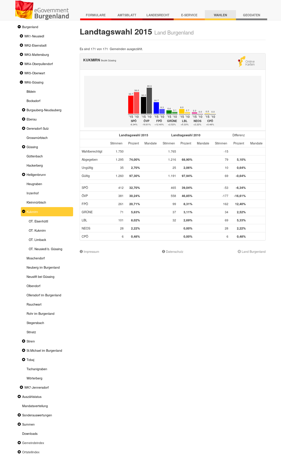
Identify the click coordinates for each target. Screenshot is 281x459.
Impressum (91, 251)
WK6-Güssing (33, 82)
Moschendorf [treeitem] (36, 258)
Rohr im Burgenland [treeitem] (40, 313)
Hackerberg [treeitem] (35, 165)
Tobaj (30, 359)
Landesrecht (157, 15)
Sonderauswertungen (37, 415)
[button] (18, 27)
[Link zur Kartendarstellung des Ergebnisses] (246, 61)
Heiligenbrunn (36, 174)
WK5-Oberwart (34, 73)
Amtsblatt (126, 15)
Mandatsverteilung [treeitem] (35, 406)
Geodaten (251, 15)
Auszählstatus (31, 396)
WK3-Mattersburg (36, 54)
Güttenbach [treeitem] (35, 156)
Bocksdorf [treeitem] (33, 100)
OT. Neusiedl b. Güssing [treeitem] (45, 249)
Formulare (96, 15)
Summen (28, 424)
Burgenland (30, 27)
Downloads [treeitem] (30, 433)
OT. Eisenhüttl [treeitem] (38, 221)
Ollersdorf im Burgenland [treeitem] (44, 295)
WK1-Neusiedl (34, 36)
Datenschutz (174, 251)
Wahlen (220, 15)
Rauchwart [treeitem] (34, 304)
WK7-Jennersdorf (36, 387)
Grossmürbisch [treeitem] (37, 137)
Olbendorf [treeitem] (33, 286)
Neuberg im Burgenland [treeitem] (43, 267)
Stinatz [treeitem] (31, 332)
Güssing (32, 147)
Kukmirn (32, 211)
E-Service (189, 15)
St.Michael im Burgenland (44, 350)
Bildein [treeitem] (31, 91)
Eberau (32, 119)
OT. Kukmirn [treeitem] (37, 230)
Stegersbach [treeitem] (35, 323)
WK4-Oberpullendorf (38, 64)
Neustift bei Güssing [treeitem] (40, 276)
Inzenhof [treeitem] (33, 193)
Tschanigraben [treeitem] (37, 369)
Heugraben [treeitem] (34, 184)
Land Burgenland (253, 251)
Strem (31, 341)
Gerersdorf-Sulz (38, 128)
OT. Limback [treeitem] (37, 239)
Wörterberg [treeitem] (34, 378)
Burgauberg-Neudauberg (44, 110)
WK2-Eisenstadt (35, 45)
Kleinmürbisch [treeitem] (36, 202)
